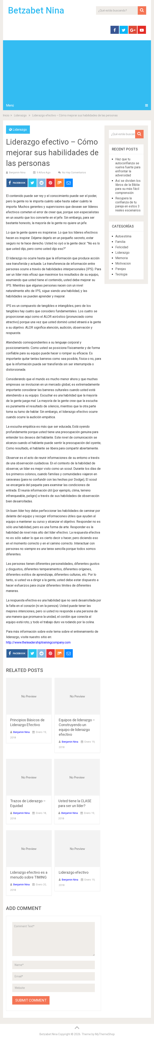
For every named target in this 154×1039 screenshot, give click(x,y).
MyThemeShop (105, 1034)
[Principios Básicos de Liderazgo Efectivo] (29, 696)
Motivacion (123, 263)
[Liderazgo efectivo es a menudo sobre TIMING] (29, 848)
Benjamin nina (17, 172)
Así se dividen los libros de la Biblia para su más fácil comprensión (128, 187)
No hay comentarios (74, 172)
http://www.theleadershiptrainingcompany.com (38, 642)
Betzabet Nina (36, 10)
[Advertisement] (77, 70)
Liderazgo (20, 129)
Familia (120, 242)
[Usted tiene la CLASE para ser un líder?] (77, 777)
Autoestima (123, 236)
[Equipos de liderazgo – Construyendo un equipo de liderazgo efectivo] (77, 696)
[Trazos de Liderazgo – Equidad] (29, 777)
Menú (10, 105)
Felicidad (121, 247)
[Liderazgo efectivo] (77, 848)
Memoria (121, 258)
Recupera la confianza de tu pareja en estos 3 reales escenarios (128, 204)
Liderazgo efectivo (73, 872)
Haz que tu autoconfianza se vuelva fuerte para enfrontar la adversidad (127, 167)
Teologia (121, 274)
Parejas (120, 269)
